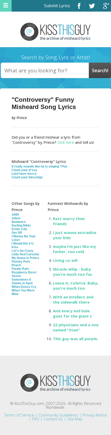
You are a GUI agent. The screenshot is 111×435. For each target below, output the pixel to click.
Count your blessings (27, 177)
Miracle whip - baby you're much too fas (72, 271)
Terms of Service (19, 414)
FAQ (35, 418)
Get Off (17, 233)
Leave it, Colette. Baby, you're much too (75, 285)
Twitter (91, 8)
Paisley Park (21, 261)
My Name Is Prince (25, 258)
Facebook (78, 8)
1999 (15, 214)
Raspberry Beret (24, 272)
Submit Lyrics (57, 6)
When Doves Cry (24, 287)
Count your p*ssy (24, 170)
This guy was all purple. (75, 338)
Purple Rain (20, 269)
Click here (65, 142)
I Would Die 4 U (23, 243)
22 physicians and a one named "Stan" (76, 327)
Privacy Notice (95, 414)
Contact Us (53, 418)
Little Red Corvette (25, 254)
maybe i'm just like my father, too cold (74, 249)
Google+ (104, 8)
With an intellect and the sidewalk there (73, 299)
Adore (16, 218)
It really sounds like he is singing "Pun (39, 166)
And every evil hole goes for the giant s (72, 313)
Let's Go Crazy (22, 251)
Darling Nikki (21, 225)
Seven (16, 276)
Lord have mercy (24, 173)
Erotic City (19, 229)
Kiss (15, 247)
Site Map (74, 418)
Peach (16, 265)
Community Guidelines (58, 414)
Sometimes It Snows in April (22, 281)
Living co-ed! (65, 260)
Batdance (19, 222)
